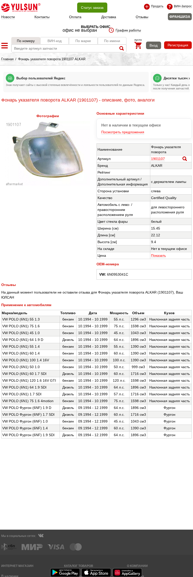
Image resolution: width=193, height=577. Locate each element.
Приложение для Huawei (128, 572)
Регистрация (178, 45)
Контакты (42, 17)
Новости (8, 17)
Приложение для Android (65, 572)
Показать (158, 255)
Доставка (108, 17)
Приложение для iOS (96, 572)
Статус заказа (92, 8)
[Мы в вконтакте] (40, 536)
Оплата (75, 17)
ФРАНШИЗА (179, 17)
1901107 (158, 159)
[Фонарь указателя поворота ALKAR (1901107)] (47, 184)
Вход (154, 45)
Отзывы (142, 17)
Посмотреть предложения (122, 132)
